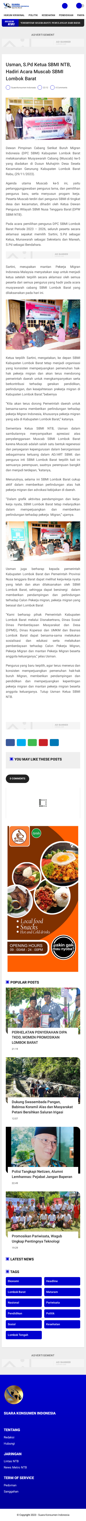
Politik (33, 15)
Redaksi (9, 1437)
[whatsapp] (32, 742)
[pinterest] (43, 742)
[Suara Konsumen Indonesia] (16, 9)
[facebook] (10, 742)
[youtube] (21, 1420)
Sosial (12, 1324)
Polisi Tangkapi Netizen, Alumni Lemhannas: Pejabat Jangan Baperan (42, 1174)
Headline (52, 1281)
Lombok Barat (17, 1292)
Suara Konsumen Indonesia (53, 1514)
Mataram (52, 1292)
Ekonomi (13, 1281)
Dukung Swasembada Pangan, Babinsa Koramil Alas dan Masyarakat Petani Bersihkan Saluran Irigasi (42, 1107)
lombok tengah (18, 1334)
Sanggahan (11, 1491)
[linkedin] (54, 742)
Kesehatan (48, 15)
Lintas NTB (11, 1461)
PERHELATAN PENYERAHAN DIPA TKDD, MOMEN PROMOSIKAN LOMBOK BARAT (39, 1037)
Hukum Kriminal (14, 15)
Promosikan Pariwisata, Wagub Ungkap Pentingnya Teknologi (37, 1238)
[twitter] (21, 742)
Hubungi (9, 1443)
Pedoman (10, 1485)
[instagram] (16, 1420)
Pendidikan (66, 15)
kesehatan (53, 1324)
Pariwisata (53, 1302)
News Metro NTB (15, 1467)
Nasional (13, 1302)
